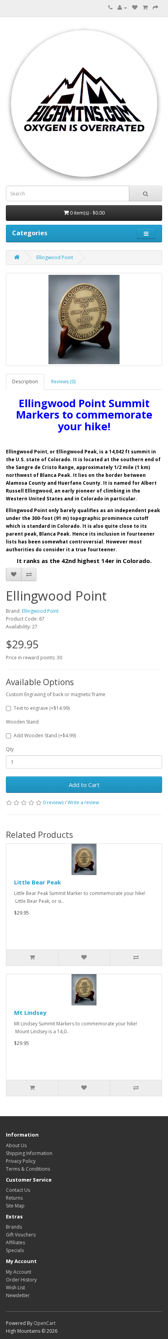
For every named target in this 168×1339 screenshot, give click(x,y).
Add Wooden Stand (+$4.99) (45, 735)
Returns (14, 1198)
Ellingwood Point (54, 257)
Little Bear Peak (37, 882)
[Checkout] (155, 7)
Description (25, 381)
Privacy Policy (21, 1161)
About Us (16, 1145)
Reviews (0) (63, 381)
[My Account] (122, 7)
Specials (15, 1250)
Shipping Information (29, 1153)
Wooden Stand (22, 721)
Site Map (15, 1205)
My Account (18, 1272)
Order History (21, 1279)
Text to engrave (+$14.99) (42, 708)
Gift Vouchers (21, 1234)
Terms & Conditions (28, 1169)
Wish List (15, 1287)
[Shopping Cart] (145, 7)
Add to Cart (84, 785)
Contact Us (18, 1190)
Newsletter (18, 1295)
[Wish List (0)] (135, 7)
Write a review (83, 802)
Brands (14, 1227)
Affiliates (15, 1242)
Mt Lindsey (30, 1012)
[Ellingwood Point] (84, 319)
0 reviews (53, 802)
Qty (10, 749)
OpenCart (44, 1323)
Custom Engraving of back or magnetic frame (55, 694)
